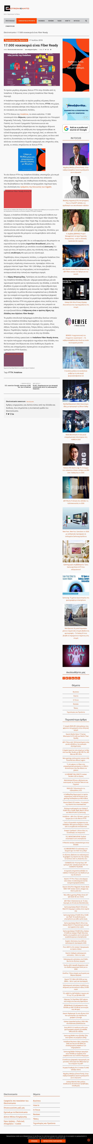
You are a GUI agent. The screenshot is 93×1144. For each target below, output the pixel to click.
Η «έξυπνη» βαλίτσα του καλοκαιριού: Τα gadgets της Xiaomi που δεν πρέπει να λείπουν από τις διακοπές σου (76, 857)
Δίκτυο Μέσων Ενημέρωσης (15, 1117)
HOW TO (67, 21)
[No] (91, 1139)
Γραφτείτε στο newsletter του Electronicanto (16, 1102)
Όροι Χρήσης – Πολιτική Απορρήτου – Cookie (14, 1122)
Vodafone (24, 114)
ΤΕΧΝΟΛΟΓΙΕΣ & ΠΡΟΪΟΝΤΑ (26, 21)
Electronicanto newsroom (15, 49)
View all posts (30, 401)
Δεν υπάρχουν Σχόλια (31, 49)
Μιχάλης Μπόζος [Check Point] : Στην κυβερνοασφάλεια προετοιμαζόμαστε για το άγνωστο (76, 1076)
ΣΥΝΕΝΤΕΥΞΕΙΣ (10, 26)
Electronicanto (10, 32)
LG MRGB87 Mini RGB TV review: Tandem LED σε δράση (76, 775)
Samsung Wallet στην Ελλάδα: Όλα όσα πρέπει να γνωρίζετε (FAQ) (76, 1036)
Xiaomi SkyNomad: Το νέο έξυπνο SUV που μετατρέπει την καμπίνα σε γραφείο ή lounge (76, 1015)
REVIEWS (51, 21)
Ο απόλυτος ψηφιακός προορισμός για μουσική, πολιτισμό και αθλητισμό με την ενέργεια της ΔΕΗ (76, 1062)
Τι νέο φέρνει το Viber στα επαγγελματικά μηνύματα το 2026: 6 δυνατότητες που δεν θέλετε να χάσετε (75, 767)
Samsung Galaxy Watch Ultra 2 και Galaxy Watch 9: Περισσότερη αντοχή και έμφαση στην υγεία (76, 925)
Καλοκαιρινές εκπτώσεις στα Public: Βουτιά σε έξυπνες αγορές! (76, 960)
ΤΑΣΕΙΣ (59, 21)
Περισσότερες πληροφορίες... (53, 1141)
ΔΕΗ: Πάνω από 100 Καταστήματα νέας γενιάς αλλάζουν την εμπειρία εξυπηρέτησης (76, 744)
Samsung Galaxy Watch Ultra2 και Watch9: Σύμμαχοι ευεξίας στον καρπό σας (76, 909)
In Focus (76, 700)
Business (76, 692)
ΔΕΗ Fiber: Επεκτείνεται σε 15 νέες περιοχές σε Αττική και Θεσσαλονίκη (75, 902)
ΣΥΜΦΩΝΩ (34, 1141)
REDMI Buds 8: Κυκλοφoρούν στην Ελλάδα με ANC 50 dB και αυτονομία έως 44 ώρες (75, 1007)
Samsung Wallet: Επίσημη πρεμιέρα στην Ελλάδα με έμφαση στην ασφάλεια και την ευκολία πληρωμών (76, 1054)
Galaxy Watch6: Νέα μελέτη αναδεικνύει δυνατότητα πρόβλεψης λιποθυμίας (75, 1084)
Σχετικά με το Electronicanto (16, 1112)
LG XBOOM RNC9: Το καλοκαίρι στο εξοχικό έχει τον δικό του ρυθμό (76, 850)
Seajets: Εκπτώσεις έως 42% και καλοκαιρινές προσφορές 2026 (75, 942)
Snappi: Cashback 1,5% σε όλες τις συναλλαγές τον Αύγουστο (76, 832)
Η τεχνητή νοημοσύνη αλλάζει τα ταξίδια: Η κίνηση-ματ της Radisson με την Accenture (76, 873)
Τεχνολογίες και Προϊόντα (16, 40)
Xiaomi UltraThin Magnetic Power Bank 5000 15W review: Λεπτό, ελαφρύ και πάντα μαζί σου (76, 889)
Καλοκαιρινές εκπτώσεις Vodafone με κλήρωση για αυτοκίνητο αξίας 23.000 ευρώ (76, 987)
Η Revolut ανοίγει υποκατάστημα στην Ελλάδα (76, 844)
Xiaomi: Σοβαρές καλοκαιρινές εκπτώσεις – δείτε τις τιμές (75, 954)
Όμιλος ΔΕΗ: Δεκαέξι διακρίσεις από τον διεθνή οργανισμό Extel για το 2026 (76, 967)
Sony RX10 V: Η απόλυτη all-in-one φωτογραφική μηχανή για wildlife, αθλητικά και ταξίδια (76, 1029)
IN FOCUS (77, 21)
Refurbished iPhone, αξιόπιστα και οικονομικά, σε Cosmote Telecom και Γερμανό (75, 782)
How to (75, 696)
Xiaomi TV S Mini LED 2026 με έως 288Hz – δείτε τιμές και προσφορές (76, 980)
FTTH (10, 372)
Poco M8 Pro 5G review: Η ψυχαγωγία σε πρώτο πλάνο (76, 948)
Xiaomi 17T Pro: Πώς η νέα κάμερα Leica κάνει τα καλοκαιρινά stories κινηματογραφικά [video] (76, 881)
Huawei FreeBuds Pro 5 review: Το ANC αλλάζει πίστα (76, 1069)
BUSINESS (42, 21)
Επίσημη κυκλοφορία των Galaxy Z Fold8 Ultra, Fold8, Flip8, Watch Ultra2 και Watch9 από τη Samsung (76, 810)
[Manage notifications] (88, 1140)
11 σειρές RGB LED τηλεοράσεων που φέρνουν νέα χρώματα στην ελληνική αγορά (76, 728)
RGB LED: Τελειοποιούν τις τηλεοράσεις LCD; (76, 789)
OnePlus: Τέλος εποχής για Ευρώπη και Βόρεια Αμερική (76, 974)
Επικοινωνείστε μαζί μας (14, 1107)
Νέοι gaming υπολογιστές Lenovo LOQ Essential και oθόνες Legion (76, 759)
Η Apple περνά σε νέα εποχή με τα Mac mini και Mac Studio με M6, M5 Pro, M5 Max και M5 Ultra (76, 752)
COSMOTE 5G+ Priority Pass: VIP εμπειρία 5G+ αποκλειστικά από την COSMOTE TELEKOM (76, 865)
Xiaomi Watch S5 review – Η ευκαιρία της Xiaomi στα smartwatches (75, 803)
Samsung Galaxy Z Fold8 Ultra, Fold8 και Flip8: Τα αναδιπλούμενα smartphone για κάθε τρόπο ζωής (75, 917)
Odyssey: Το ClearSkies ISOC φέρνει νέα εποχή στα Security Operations (76, 1000)
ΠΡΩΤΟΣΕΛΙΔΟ (10, 21)
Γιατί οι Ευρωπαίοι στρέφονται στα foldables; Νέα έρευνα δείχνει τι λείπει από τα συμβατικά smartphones (76, 824)
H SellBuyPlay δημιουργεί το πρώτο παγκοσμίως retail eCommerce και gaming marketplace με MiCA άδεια (76, 796)
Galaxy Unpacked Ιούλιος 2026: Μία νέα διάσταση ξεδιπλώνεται (76, 1022)
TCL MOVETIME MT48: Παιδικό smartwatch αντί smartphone (76, 838)
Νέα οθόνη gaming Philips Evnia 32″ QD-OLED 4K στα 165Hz (76, 896)
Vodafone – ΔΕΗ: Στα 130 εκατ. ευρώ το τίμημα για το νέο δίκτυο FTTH (76, 817)
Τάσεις (76, 708)
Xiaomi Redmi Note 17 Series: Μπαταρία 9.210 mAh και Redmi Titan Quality (76, 736)
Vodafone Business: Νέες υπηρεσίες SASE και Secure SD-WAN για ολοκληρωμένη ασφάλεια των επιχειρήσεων (76, 1045)
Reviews (76, 704)
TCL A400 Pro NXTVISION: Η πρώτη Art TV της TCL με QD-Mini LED (76, 994)
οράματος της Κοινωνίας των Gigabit (35, 187)
